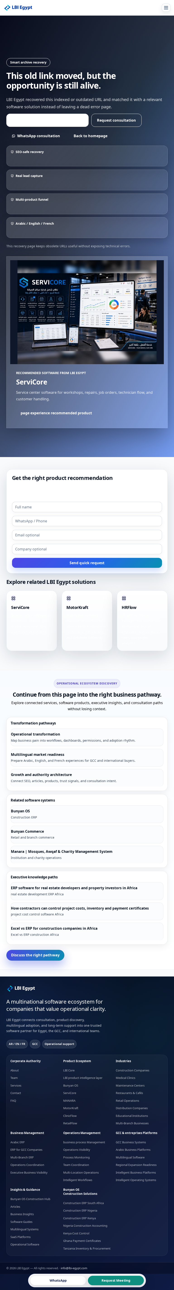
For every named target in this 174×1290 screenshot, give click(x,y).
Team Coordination (76, 1165)
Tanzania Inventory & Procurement (87, 1248)
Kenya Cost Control (76, 1233)
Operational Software (24, 1244)
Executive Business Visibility (29, 1172)
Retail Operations (127, 1100)
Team (14, 1078)
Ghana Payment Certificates (82, 1241)
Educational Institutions (132, 1115)
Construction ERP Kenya (79, 1218)
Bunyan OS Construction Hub (30, 1199)
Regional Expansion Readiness (136, 1165)
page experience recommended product (47, 120)
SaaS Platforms (20, 1237)
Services (15, 1085)
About (14, 1070)
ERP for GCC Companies (26, 1150)
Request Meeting (116, 1280)
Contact (15, 1093)
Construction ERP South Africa (83, 1203)
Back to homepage (90, 135)
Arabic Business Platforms (133, 1150)
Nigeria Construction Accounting (85, 1226)
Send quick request (87, 562)
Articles (15, 1206)
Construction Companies (132, 1070)
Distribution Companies (132, 1108)
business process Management (84, 1142)
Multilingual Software (130, 1157)
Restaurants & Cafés (129, 1093)
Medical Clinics (125, 1078)
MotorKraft (70, 1108)
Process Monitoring (76, 1157)
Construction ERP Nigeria (80, 1210)
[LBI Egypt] (21, 8)
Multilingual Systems (24, 1229)
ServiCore (69, 1093)
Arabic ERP (17, 1142)
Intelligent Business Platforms (136, 1172)
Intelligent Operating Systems (136, 1180)
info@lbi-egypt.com (74, 1268)
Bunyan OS (70, 1085)
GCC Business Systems (131, 1142)
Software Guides (21, 1221)
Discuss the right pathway (35, 955)
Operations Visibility (76, 1150)
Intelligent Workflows (77, 1180)
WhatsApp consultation (38, 135)
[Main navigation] (166, 8)
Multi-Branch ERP (22, 1157)
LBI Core (69, 1070)
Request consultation (116, 120)
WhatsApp (58, 1280)
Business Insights (22, 1214)
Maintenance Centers (130, 1085)
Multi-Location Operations (81, 1172)
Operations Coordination (27, 1165)
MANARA (69, 1100)
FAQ (13, 1100)
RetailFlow (70, 1123)
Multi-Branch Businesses (132, 1123)
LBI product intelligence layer (82, 1078)
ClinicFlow (70, 1115)
